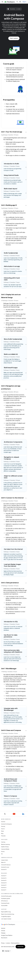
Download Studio (5, 903)
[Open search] (17, 2)
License (8, 943)
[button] (14, 134)
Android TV (3, 869)
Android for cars (5, 867)
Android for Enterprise (6, 824)
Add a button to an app (12, 266)
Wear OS (3, 862)
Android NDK (4, 905)
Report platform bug (6, 911)
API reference (4, 900)
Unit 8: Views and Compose (11, 730)
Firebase (3, 933)
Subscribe (20, 946)
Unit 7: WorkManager (9, 669)
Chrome (3, 930)
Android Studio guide (6, 896)
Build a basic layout (10, 189)
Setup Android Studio (11, 175)
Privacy (3, 851)
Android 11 (3, 890)
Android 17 (3, 875)
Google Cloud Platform (6, 935)
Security (3, 826)
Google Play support (6, 916)
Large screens (4, 860)
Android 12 (3, 887)
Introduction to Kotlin (11, 164)
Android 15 (3, 880)
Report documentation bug (7, 914)
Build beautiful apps (11, 368)
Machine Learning (5, 844)
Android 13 (3, 885)
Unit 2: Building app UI (9, 205)
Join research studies (6, 919)
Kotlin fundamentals (11, 253)
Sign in (24, 1)
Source (3, 828)
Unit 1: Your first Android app (11, 132)
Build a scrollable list (11, 354)
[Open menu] (2, 2)
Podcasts (3, 835)
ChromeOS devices (5, 864)
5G (2, 854)
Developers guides (5, 898)
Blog (2, 833)
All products (4, 937)
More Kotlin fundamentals (13, 339)
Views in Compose (10, 796)
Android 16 (3, 878)
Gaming (3, 842)
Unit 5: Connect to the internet (12, 498)
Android (3, 821)
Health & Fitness (5, 846)
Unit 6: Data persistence (10, 583)
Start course (14, 38)
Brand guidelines (15, 943)
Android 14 (3, 882)
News (2, 831)
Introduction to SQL (11, 622)
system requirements (18, 111)
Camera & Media (5, 849)
